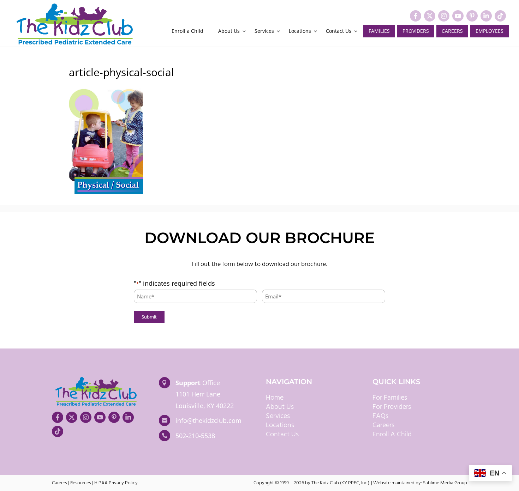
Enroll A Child (392, 434)
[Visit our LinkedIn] (486, 16)
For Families (389, 398)
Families (379, 31)
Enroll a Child (187, 31)
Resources (80, 483)
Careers (452, 31)
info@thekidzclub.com (208, 420)
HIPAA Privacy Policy (116, 483)
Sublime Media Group (445, 483)
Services (264, 31)
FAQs (380, 416)
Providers (415, 31)
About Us (229, 31)
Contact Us (338, 31)
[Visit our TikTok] (500, 16)
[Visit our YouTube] (458, 16)
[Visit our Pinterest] (472, 16)
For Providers (391, 407)
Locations (300, 31)
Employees (489, 31)
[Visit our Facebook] (415, 16)
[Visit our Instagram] (443, 16)
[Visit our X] (429, 16)
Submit (149, 317)
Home (275, 398)
